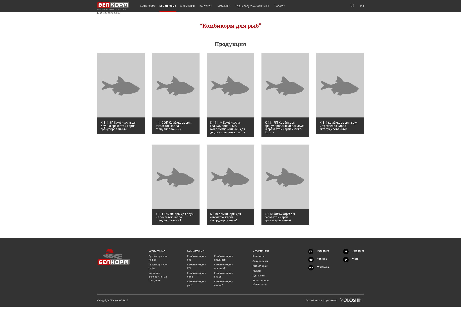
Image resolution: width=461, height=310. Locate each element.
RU (362, 6)
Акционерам (260, 261)
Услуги (256, 270)
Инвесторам (260, 265)
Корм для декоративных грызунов (158, 276)
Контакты (258, 256)
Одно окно (258, 275)
